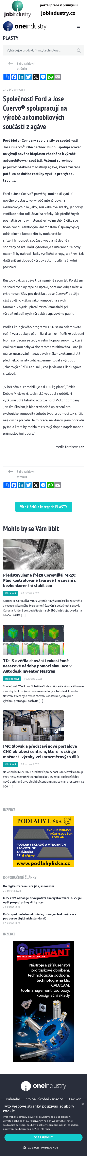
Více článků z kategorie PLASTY (43, 506)
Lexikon (75, 1099)
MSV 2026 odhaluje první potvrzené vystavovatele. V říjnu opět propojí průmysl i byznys (42, 900)
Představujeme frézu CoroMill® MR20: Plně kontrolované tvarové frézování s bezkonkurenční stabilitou (39, 580)
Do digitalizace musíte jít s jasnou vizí (28, 886)
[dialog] (43, 1128)
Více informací (42, 1129)
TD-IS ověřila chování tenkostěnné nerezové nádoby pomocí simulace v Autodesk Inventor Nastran (37, 665)
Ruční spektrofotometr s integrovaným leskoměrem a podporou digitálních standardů (39, 916)
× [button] (82, 1104)
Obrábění (10, 593)
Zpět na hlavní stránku (26, 66)
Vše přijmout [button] (43, 1137)
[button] (43, 1147)
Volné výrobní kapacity (44, 1099)
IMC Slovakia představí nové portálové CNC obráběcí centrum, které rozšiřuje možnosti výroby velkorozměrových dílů (41, 751)
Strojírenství (12, 678)
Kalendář (13, 1099)
